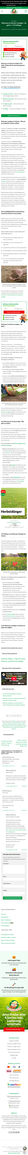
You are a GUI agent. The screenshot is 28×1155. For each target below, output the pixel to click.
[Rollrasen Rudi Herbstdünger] (14, 503)
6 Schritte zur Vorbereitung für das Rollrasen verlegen (12, 294)
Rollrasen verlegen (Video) (14, 1043)
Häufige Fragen (14, 1055)
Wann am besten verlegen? (8, 940)
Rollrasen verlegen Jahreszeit (12, 725)
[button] (2, 11)
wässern (8, 452)
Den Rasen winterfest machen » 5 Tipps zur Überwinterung (6, 743)
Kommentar (6, 863)
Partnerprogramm (14, 1149)
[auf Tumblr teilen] (20, 716)
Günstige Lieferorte (14, 1080)
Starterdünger (20, 481)
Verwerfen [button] (19, 5)
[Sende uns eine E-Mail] (14, 1132)
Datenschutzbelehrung (12, 1148)
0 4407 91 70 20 (14, 1098)
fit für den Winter (10, 616)
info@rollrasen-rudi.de (14, 1103)
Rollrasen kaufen (16, 1121)
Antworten (24, 765)
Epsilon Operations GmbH (14, 1153)
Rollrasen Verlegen (6, 412)
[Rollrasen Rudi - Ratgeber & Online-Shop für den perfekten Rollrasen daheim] (14, 11)
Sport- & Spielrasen (6, 920)
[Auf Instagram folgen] (12, 1132)
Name (4, 876)
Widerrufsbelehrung (19, 1146)
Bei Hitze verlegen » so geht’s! (8, 937)
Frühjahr (3, 181)
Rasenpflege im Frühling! (7, 934)
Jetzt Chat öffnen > (14, 1107)
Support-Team (21, 1127)
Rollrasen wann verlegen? (11, 727)
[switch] (24, 1153)
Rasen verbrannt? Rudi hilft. (8, 943)
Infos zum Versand (14, 1077)
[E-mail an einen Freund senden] (15, 716)
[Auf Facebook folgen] (9, 1132)
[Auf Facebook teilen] (10, 716)
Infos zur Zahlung (14, 1075)
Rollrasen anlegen (6, 724)
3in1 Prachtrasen (5, 923)
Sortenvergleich (5, 925)
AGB (21, 1148)
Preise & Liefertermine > (14, 49)
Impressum (10, 1146)
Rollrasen (14, 21)
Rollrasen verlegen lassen (14, 1046)
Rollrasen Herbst (14, 724)
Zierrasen (3, 914)
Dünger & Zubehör (14, 1041)
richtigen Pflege (11, 614)
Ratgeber (10, 1127)
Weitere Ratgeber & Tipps (14, 1049)
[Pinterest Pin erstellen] (18, 716)
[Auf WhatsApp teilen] (7, 716)
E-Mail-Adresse (7, 883)
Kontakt (14, 1058)
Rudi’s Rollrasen (21, 172)
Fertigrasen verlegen (20, 722)
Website (5, 890)
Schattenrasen (5, 917)
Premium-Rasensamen (14, 1052)
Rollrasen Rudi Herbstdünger (14, 522)
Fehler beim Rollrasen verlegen (9, 722)
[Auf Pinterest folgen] (16, 1132)
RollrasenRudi (23, 29)
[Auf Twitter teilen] (12, 716)
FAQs (2, 1127)
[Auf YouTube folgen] (18, 1132)
